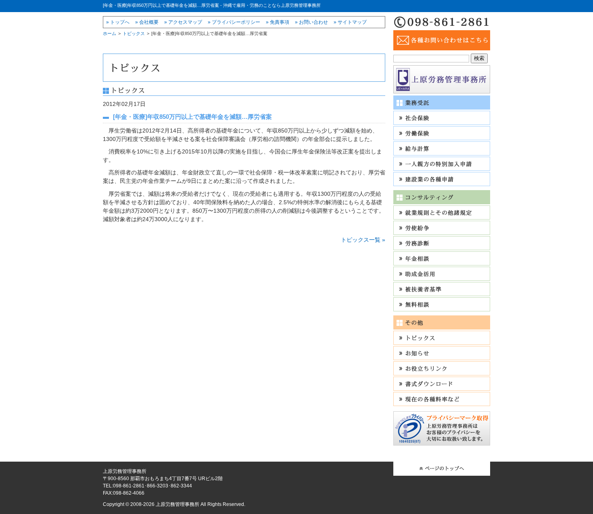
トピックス (134, 33)
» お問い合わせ (311, 22)
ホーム (109, 33)
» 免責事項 (277, 22)
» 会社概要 (147, 22)
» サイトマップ (350, 22)
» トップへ (117, 22)
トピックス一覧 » (363, 239)
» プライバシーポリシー (234, 22)
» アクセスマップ (183, 22)
